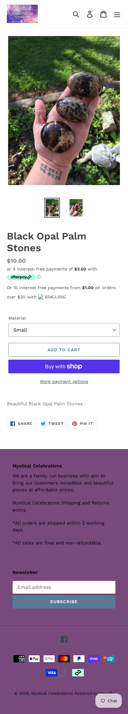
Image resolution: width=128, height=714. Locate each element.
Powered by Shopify (94, 693)
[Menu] (117, 14)
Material (17, 318)
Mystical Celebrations (52, 693)
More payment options (64, 381)
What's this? (55, 296)
